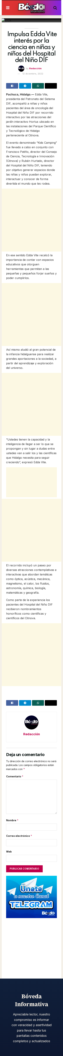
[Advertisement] (31, 220)
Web (9, 851)
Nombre (12, 820)
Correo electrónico (19, 835)
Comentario (14, 776)
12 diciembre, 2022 (32, 73)
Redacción (35, 68)
